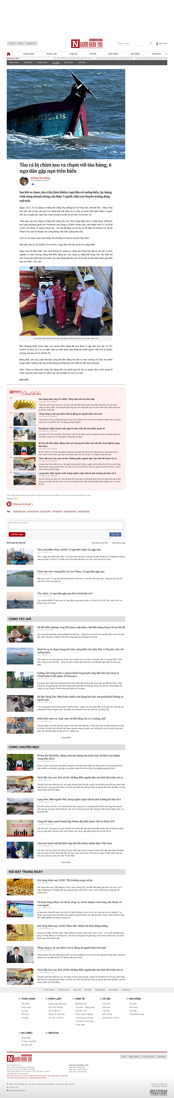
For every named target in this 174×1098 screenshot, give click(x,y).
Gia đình (133, 1004)
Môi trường (107, 1014)
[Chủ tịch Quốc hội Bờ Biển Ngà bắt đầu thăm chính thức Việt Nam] (20, 850)
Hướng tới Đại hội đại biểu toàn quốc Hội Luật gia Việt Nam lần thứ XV (143, 58)
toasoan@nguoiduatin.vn (17, 1090)
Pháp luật (52, 54)
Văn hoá (106, 1011)
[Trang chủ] (87, 43)
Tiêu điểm (28, 62)
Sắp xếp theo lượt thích (100, 543)
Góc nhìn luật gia (56, 1007)
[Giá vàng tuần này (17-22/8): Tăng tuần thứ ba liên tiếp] (25, 404)
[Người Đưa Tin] (53, 1058)
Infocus (156, 54)
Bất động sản (81, 1004)
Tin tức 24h (148, 1057)
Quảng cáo (31, 43)
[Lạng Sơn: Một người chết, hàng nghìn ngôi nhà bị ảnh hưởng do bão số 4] (25, 478)
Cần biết (133, 1011)
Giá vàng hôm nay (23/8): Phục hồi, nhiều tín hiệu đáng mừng (72, 925)
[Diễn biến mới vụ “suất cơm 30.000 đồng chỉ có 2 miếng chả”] (20, 725)
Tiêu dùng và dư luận (84, 1021)
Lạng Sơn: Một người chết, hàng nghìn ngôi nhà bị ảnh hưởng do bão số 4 (77, 473)
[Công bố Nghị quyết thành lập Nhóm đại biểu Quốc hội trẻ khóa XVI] (20, 828)
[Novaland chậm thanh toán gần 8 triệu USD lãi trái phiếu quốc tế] (25, 433)
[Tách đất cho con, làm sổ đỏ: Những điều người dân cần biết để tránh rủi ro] (25, 463)
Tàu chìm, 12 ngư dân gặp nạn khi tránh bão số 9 (65, 593)
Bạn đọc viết (27, 1045)
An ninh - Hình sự (56, 1018)
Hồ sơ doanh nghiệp (84, 1014)
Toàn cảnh (28, 54)
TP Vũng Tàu (57, 511)
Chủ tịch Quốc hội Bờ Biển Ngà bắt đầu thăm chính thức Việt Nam (74, 843)
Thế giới (81, 62)
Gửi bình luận (17, 534)
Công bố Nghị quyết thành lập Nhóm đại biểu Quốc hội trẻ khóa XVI (76, 821)
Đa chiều (135, 54)
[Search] (150, 43)
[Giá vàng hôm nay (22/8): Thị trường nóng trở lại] (20, 887)
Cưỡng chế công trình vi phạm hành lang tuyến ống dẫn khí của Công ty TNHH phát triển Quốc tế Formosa (78, 674)
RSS (123, 1057)
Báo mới (161, 1057)
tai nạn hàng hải (83, 511)
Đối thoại (68, 62)
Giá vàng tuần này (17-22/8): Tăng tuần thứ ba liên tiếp (67, 399)
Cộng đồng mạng (137, 1014)
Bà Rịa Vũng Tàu (19, 511)
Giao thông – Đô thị (111, 1018)
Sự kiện (55, 62)
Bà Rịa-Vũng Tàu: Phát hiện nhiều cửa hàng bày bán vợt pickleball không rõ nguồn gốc (80, 698)
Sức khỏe (134, 1007)
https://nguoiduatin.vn (14, 1065)
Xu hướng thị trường (84, 1018)
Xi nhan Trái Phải (29, 1041)
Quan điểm (26, 1038)
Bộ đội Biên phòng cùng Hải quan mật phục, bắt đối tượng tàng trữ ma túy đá (81, 627)
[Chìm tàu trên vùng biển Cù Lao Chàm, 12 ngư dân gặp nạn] (20, 578)
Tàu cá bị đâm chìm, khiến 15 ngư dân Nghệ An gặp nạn (69, 549)
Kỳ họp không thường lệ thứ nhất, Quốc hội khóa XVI (57, 58)
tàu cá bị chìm (45, 511)
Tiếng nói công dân (57, 1014)
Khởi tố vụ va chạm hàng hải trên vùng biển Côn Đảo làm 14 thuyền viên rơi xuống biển (80, 651)
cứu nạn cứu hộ (33, 511)
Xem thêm (66, 738)
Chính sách (42, 62)
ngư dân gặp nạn (70, 511)
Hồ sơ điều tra (55, 1011)
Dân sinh (106, 1004)
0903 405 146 (13, 1087)
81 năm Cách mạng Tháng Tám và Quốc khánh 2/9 (97, 58)
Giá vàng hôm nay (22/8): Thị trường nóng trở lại (64, 880)
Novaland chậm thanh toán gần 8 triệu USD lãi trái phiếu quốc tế (72, 428)
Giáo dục (106, 1007)
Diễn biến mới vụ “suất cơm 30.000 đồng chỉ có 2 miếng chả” (71, 718)
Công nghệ (80, 1025)
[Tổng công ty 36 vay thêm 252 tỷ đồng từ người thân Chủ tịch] (25, 419)
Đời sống (113, 54)
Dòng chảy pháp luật (57, 1004)
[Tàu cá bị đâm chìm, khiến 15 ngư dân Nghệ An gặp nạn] (20, 556)
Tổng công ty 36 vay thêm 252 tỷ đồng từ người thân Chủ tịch (70, 414)
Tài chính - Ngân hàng (85, 1007)
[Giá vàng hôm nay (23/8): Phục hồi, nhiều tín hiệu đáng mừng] (20, 932)
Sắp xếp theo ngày (118, 543)
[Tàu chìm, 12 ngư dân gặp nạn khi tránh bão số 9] (20, 600)
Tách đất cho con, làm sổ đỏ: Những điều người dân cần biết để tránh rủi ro (78, 458)
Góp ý (20, 43)
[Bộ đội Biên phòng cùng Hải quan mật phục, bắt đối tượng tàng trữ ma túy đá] (20, 634)
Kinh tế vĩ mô (81, 1011)
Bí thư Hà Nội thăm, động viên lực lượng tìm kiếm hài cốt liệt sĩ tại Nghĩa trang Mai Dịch (79, 444)
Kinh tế (73, 54)
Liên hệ (12, 43)
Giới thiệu (134, 1057)
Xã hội (93, 54)
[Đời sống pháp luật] (140, 1092)
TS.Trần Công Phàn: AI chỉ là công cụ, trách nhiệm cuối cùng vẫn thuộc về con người (79, 904)
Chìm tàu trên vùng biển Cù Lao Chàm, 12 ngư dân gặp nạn (71, 571)
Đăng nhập (115, 534)
